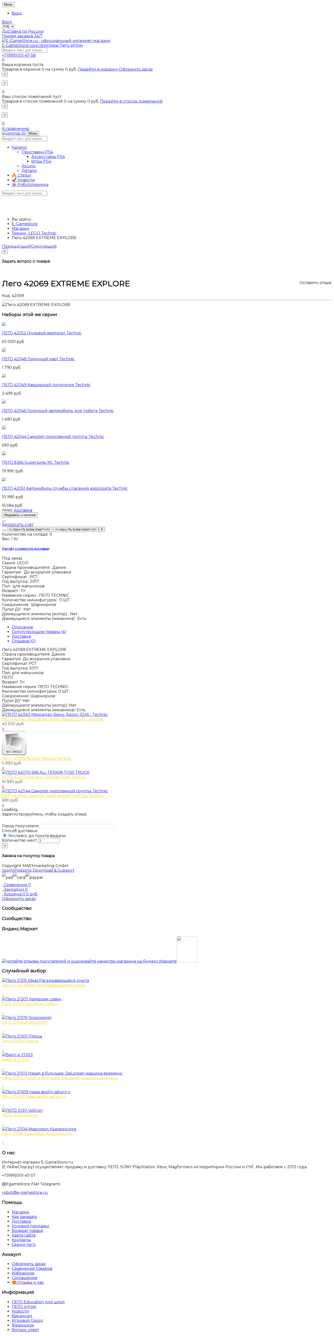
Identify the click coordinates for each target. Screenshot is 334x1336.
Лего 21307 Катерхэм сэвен (29, 1003)
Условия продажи (30, 1226)
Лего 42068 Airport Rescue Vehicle (36, 758)
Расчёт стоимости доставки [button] (25, 549)
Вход (17, 13)
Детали (29, 170)
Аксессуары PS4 (48, 156)
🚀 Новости (23, 180)
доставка (23, 510)
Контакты (21, 1240)
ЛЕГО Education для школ (38, 1302)
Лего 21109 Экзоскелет (25, 1022)
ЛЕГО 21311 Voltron (20, 1115)
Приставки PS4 (37, 152)
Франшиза (23, 1325)
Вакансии (22, 1316)
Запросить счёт (17, 524)
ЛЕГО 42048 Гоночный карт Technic (38, 359)
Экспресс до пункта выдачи (36, 835)
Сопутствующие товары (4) (39, 631)
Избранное (23, 1273)
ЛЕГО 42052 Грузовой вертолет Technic (42, 333)
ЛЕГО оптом (24, 1306)
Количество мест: (19, 840)
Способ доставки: (20, 830)
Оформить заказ (136, 69)
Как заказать (24, 1216)
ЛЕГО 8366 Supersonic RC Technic (35, 462)
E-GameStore (42, 45)
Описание (22, 627)
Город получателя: (20, 826)
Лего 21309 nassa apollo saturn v (34, 1096)
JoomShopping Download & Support (38, 870)
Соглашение (24, 1277)
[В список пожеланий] (4, 521)
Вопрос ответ (25, 1329)
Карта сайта (23, 1235)
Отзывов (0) (24, 641)
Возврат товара (27, 1230)
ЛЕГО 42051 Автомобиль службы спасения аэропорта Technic (65, 488)
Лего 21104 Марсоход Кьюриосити (37, 1133)
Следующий (44, 246)
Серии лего (24, 1244)
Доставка (21, 636)
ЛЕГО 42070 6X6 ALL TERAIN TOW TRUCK (44, 777)
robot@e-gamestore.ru (25, 1192)
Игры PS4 (41, 161)
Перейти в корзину (98, 69)
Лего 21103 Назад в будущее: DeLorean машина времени (60, 1078)
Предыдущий (16, 246)
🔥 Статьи (21, 175)
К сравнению (15, 128)
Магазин (20, 1212)
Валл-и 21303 (15, 1059)
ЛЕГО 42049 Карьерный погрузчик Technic (46, 384)
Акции (29, 166)
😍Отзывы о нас (28, 1282)
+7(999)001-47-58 (19, 55)
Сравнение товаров (32, 1268)
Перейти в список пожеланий (131, 101)
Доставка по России (23, 31)
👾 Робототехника (30, 184)
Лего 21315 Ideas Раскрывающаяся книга (43, 985)
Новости (20, 1311)
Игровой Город (27, 1320)
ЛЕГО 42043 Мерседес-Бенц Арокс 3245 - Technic (53, 719)
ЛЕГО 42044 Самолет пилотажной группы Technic (53, 436)
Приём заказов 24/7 (22, 36)
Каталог (19, 147)
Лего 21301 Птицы (20, 1041)
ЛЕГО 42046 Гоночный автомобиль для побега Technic (58, 410)
